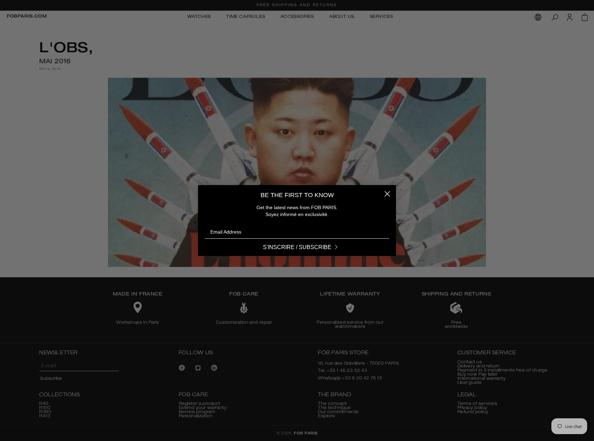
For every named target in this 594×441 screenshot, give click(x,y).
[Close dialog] (387, 194)
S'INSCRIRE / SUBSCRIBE (297, 247)
